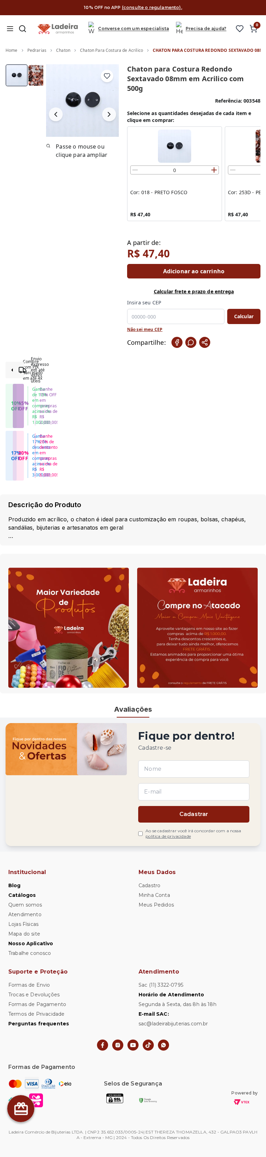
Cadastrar (193, 814)
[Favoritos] (240, 29)
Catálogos (22, 895)
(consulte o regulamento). (152, 7)
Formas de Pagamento (37, 1004)
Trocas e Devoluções (34, 995)
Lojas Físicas (23, 924)
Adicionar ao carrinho (193, 271)
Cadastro (149, 885)
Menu (10, 29)
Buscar (22, 29)
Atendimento (25, 914)
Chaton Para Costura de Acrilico (111, 50)
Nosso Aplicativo (30, 943)
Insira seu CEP (144, 302)
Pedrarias (36, 50)
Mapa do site (24, 934)
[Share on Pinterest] (204, 342)
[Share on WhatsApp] (190, 342)
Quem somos (25, 905)
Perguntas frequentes (38, 1024)
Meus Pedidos (156, 905)
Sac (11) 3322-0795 (161, 985)
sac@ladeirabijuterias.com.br (173, 1024)
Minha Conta (154, 895)
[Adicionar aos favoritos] (107, 76)
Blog (14, 885)
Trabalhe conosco (29, 953)
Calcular (244, 316)
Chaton (63, 50)
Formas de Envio (29, 985)
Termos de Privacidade (36, 1014)
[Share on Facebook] (177, 342)
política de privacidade (168, 836)
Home (12, 50)
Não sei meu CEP (144, 329)
